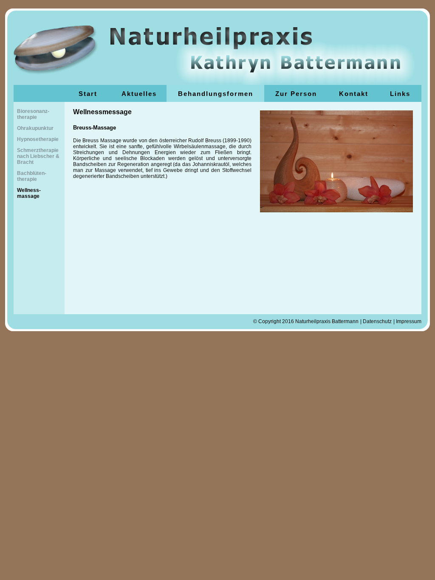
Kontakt (353, 93)
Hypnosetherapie (38, 139)
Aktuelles (139, 93)
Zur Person (296, 93)
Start (88, 93)
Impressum (408, 321)
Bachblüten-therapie (31, 176)
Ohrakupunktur (35, 128)
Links (400, 93)
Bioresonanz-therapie (33, 114)
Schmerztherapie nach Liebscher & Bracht (38, 156)
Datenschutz (377, 321)
